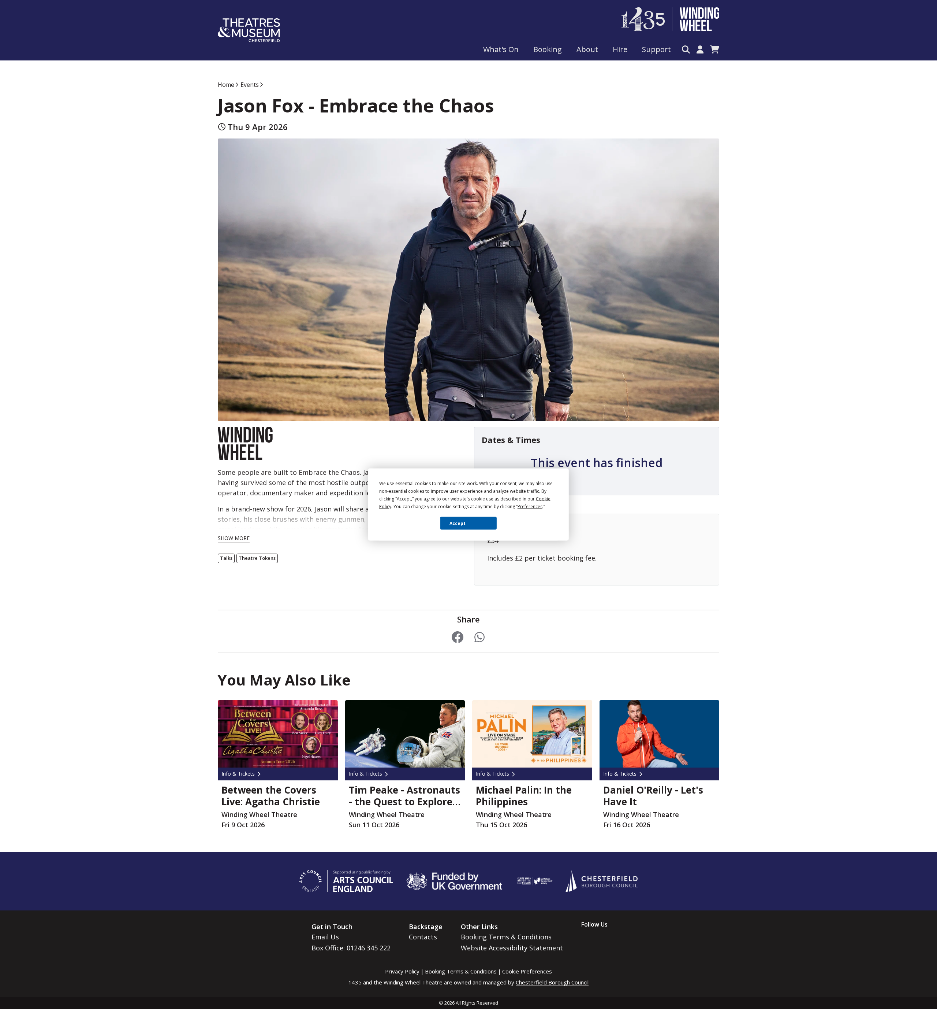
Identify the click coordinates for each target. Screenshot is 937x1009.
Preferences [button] (530, 506)
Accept (457, 523)
